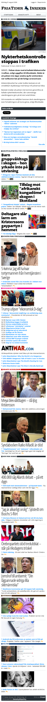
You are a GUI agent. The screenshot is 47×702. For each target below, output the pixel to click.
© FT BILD (42, 52)
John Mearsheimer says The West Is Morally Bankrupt (23, 366)
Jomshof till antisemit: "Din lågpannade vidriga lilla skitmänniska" (17, 580)
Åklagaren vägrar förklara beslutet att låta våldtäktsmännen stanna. (18, 176)
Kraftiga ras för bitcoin (14, 332)
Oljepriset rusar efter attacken (17, 336)
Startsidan (8, 15)
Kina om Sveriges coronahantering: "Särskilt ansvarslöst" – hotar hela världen (20, 138)
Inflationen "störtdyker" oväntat (18, 326)
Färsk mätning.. (9, 552)
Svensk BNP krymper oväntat (17, 339)
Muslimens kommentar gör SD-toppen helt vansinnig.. (23, 589)
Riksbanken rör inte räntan (16, 334)
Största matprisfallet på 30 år (17, 324)
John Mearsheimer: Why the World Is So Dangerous (22, 356)
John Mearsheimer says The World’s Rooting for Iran (22, 361)
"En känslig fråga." (10, 234)
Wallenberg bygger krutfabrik (17, 322)
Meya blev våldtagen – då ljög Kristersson (19, 402)
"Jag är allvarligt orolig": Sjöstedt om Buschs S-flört (22, 511)
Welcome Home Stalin (11, 363)
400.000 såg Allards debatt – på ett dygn (22, 479)
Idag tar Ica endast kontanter (17, 343)
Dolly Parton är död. (10, 689)
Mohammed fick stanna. (12, 409)
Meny (38, 15)
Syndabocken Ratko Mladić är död (22, 445)
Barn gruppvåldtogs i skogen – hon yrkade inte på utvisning (14, 162)
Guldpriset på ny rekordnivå (16, 330)
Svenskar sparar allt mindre (16, 341)
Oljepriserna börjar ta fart (15, 328)
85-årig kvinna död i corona (14, 142)
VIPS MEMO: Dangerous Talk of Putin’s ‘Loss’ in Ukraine (23, 358)
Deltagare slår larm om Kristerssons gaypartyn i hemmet (14, 221)
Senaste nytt (23, 15)
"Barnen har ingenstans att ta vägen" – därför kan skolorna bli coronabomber (22, 133)
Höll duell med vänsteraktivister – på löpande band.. (22, 486)
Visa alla (42, 144)
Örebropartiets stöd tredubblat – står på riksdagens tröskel (21, 546)
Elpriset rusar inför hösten (15, 320)
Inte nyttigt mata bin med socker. (15, 616)
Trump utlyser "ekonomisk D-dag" (21, 309)
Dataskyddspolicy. (20, 699)
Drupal (42, 697)
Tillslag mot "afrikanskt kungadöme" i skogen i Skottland (32, 192)
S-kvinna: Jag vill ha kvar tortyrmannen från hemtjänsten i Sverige (21, 273)
